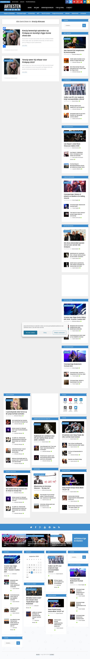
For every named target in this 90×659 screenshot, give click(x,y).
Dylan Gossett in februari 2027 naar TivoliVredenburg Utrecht (19, 430)
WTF (38, 13)
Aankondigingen (68, 305)
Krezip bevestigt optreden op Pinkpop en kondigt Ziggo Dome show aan (36, 33)
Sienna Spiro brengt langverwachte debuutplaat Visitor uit (76, 498)
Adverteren (75, 13)
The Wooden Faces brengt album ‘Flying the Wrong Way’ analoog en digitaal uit (48, 496)
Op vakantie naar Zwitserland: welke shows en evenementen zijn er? (15, 623)
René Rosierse (75, 148)
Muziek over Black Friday (75, 459)
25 (29, 572)
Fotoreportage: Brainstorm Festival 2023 (80, 617)
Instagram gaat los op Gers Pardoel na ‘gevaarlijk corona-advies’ (77, 115)
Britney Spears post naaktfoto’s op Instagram (59, 582)
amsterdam (15, 2)
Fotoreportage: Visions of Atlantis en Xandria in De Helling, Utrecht (74, 196)
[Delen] (4, 46)
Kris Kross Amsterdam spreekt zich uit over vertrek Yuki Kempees (74, 245)
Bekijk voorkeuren (59, 332)
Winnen (67, 13)
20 (34, 570)
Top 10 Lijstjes (46, 13)
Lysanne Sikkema (77, 169)
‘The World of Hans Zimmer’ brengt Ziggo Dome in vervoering (77, 214)
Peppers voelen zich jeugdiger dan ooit (38, 544)
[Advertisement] (75, 286)
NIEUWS (36, 8)
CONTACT (69, 8)
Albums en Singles (39, 474)
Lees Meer (24, 45)
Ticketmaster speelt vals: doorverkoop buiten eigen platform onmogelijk (47, 457)
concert (22, 2)
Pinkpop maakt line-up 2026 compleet (14, 609)
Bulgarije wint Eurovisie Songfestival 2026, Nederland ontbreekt (76, 327)
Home (38, 654)
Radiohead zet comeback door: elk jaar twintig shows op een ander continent (77, 255)
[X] (4, 39)
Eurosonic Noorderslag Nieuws (73, 132)
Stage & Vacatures (57, 13)
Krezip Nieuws (8, 31)
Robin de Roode (76, 118)
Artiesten (83, 13)
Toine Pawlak (75, 200)
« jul (27, 577)
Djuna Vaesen (75, 101)
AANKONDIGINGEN (47, 8)
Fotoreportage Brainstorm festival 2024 (76, 581)
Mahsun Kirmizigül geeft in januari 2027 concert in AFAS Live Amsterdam (20, 460)
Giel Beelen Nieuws (56, 536)
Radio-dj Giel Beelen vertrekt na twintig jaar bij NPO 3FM (61, 544)
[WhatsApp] (4, 35)
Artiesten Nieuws (76, 54)
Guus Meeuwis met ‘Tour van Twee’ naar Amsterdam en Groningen (48, 448)
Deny (45, 332)
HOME (30, 8)
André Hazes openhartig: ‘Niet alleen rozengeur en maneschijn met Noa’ (77, 264)
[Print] (4, 42)
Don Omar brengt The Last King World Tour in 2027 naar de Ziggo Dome (78, 68)
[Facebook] (4, 28)
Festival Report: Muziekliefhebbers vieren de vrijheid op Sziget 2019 (77, 165)
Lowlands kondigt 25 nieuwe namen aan (14, 544)
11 (29, 567)
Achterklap (31, 13)
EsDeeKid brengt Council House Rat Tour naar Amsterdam (19, 450)
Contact (52, 654)
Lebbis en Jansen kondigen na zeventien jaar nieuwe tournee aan (37, 615)
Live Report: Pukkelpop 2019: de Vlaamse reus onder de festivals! (76, 154)
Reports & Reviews (9, 13)
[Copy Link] (4, 32)
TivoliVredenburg (30, 2)
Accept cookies (30, 332)
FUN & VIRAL (60, 8)
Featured (66, 352)
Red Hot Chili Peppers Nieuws (35, 536)
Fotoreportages (21, 13)
